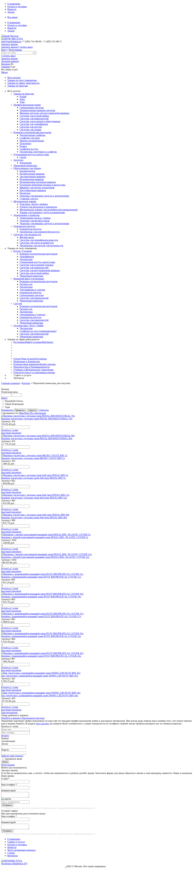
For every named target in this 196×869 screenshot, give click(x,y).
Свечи (23, 157)
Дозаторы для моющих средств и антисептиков (44, 196)
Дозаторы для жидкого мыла (34, 220)
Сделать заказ (8, 55)
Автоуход (18, 160)
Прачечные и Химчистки (26, 361)
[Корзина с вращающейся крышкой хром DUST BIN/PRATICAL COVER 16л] (98, 594)
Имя (21, 413)
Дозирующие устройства (26, 215)
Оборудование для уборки (27, 168)
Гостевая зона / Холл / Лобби (28, 325)
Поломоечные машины (32, 179)
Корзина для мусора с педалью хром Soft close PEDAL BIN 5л (33, 478)
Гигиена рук (26, 284)
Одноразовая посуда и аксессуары (31, 154)
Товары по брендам (17, 85)
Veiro (22, 99)
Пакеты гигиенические (32, 140)
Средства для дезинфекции (34, 124)
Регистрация (15, 49)
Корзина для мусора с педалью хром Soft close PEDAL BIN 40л (34, 517)
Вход (4, 49)
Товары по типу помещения (22, 80)
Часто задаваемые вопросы (21, 850)
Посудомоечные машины (33, 190)
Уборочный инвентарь (25, 165)
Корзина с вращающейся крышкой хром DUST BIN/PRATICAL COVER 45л (41, 656)
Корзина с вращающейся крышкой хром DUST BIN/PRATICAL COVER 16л (41, 596)
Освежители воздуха (24, 226)
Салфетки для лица (30, 138)
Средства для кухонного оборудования (40, 121)
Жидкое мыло (27, 237)
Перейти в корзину (11, 718)
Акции (11, 12)
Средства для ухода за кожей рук (37, 242)
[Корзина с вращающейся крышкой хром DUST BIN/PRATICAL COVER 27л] (98, 613)
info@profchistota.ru (11, 41)
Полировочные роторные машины (38, 182)
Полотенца (25, 143)
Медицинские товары (24, 201)
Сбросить (44, 410)
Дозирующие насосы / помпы (35, 218)
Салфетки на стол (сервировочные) (38, 331)
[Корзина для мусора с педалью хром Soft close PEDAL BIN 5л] (98, 475)
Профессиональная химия (27, 104)
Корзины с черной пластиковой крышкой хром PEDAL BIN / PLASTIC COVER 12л (45, 557)
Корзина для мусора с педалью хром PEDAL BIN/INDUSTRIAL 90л (36, 438)
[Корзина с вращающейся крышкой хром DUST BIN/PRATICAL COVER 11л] (98, 574)
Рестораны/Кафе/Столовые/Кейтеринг (33, 342)
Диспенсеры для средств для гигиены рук (41, 245)
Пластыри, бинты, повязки (34, 204)
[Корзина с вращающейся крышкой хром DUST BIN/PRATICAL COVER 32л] (98, 633)
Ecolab (23, 96)
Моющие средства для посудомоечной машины (44, 113)
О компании (13, 3)
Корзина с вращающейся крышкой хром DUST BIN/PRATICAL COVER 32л (41, 636)
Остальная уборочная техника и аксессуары (42, 185)
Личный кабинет (10, 61)
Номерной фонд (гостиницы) (28, 278)
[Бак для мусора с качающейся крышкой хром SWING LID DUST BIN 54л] (98, 692)
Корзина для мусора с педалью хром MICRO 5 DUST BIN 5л (33, 458)
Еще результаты (9, 712)
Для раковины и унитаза (32, 289)
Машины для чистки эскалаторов (37, 187)
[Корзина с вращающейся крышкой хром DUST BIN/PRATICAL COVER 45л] (98, 653)
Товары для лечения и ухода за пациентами (42, 212)
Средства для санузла (31, 127)
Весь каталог (14, 77)
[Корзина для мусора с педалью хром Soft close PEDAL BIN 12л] (98, 495)
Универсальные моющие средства (37, 110)
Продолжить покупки (33, 718)
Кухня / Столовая (22, 251)
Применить (7, 410)
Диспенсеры (26, 259)
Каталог (26, 383)
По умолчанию (38, 413)
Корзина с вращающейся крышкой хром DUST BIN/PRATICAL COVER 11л (41, 577)
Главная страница (10, 383)
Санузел (17, 303)
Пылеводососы (27, 171)
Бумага (23, 146)
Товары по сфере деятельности (23, 83)
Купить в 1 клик (9, 430)
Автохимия (26, 162)
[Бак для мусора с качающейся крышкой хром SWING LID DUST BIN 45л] (98, 673)
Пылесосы (25, 193)
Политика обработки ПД (14, 863)
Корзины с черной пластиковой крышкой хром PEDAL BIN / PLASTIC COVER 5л (44, 537)
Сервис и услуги (16, 841)
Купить (5, 735)
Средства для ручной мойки (34, 116)
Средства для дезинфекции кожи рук (39, 240)
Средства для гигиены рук (27, 234)
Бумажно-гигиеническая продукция (32, 132)
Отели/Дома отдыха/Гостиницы (30, 358)
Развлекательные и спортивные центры (34, 372)
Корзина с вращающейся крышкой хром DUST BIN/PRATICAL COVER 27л (41, 616)
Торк (22, 102)
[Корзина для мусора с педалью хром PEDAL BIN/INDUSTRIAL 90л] (98, 435)
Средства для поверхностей (34, 118)
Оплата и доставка (17, 6)
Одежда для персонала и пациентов (38, 207)
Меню (4, 72)
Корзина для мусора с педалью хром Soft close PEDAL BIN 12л (34, 497)
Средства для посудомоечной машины (40, 270)
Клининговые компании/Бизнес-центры (34, 364)
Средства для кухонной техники (36, 265)
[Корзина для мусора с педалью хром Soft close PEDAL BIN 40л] (98, 514)
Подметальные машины (32, 173)
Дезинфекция (27, 256)
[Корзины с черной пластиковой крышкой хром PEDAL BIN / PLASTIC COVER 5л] (98, 534)
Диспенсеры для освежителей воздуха (40, 231)
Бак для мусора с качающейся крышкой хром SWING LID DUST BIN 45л (39, 675)
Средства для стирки (30, 129)
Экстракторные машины (32, 176)
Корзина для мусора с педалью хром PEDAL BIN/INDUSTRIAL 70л (36, 418)
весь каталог (42, 723)
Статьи (11, 853)
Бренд (4, 398)
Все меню (12, 17)
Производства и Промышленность (31, 367)
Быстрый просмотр (11, 433)
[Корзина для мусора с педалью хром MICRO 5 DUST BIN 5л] (98, 455)
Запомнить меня (13, 759)
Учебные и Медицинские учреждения (33, 369)
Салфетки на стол (29, 149)
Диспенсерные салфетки (32, 135)
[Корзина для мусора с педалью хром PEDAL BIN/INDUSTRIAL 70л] (98, 416)
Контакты (12, 855)
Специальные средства (32, 107)
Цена (27, 413)
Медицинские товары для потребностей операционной (48, 209)
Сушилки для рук (29, 198)
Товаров (5, 66)
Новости (11, 9)
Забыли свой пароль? (12, 755)
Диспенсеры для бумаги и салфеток (38, 151)
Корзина (5, 64)
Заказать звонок (9, 44)
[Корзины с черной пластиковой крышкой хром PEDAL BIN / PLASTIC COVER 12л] (98, 554)
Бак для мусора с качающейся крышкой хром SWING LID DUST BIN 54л (39, 695)
